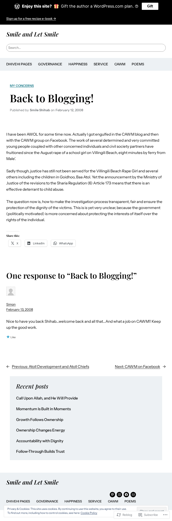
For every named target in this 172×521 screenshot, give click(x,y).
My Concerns (22, 86)
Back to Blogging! (52, 98)
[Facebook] (126, 494)
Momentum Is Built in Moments (43, 409)
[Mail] (133, 494)
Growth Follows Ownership (39, 420)
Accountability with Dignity (39, 441)
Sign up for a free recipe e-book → (31, 19)
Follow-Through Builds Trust (40, 451)
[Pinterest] (112, 494)
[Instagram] (119, 494)
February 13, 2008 (19, 309)
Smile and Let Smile (32, 34)
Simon (11, 304)
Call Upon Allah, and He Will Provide (47, 398)
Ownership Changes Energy (40, 430)
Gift (150, 6)
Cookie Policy (89, 513)
